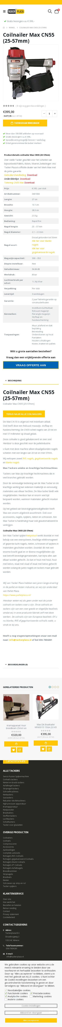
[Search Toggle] (50, 11)
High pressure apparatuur (14, 803)
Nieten (6, 880)
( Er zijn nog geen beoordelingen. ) (31, 106)
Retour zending (9, 908)
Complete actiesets (11, 853)
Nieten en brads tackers (13, 782)
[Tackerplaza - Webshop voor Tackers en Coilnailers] (16, 11)
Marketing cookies (42, 996)
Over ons (7, 899)
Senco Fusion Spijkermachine (16, 776)
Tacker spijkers (10, 886)
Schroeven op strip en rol (14, 883)
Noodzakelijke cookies (19, 990)
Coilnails (7, 841)
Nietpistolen (8, 809)
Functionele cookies (18, 993)
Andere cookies (15, 999)
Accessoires (8, 847)
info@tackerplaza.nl (20, 639)
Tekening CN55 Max (19, 182)
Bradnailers (8, 813)
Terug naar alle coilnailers (24, 414)
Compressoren (10, 844)
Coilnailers (7, 838)
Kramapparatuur (10, 806)
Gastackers (8, 797)
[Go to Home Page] (4, 27)
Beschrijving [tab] (15, 380)
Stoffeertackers (10, 816)
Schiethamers (9, 822)
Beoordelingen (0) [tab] (18, 664)
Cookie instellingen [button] (31, 1005)
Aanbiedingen (9, 850)
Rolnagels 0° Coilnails (12, 865)
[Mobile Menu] (5, 11)
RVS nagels (28, 458)
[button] (49, 687)
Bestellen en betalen (12, 905)
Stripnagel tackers (11, 788)
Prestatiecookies (41, 993)
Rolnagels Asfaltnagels (13, 868)
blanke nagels (12, 462)
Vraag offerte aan (31, 365)
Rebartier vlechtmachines (14, 800)
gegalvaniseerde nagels (46, 458)
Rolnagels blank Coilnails (14, 862)
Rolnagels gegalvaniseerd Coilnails (18, 859)
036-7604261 (11, 948)
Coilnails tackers (10, 779)
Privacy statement (11, 914)
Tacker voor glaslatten (13, 825)
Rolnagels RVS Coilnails (13, 856)
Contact (6, 911)
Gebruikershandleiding (20, 174)
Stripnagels (8, 874)
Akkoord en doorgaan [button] (31, 1012)
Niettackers (8, 794)
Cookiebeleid (9, 917)
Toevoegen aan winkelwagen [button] (16, 742)
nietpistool (32, 535)
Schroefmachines (10, 791)
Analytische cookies (18, 996)
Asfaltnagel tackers (11, 785)
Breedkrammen (10, 871)
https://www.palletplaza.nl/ (17, 595)
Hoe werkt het (9, 902)
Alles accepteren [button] (31, 1020)
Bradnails (7, 877)
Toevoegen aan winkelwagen (26, 122)
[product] (16, 707)
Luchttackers (8, 819)
